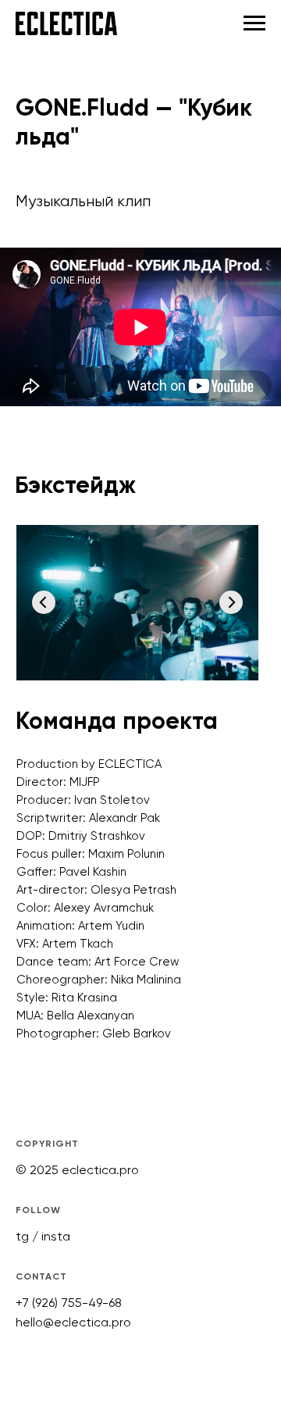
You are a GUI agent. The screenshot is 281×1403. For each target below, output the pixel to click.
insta (55, 1236)
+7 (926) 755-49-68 (69, 1302)
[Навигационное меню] (254, 23)
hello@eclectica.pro (73, 1322)
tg (22, 1236)
